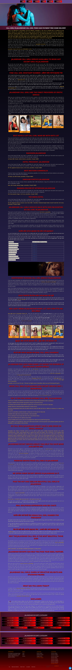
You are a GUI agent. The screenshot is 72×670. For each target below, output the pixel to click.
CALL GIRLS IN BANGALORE (27, 638)
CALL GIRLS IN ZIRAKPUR (62, 643)
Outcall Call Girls (61, 620)
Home (23, 1)
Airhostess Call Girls (27, 617)
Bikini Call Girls (27, 625)
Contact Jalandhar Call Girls (23, 588)
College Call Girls (44, 617)
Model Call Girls (10, 620)
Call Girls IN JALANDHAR (27, 640)
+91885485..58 (34, 256)
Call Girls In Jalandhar (27, 320)
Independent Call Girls (27, 620)
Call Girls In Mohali (54, 653)
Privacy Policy (22, 666)
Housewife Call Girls (61, 617)
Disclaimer (28, 666)
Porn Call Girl (53, 627)
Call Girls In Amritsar (54, 659)
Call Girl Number (22, 299)
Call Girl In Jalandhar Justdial (44, 395)
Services (36, 1)
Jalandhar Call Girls (23, 32)
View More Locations (54, 663)
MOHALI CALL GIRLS (27, 643)
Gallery (50, 1)
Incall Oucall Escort (44, 620)
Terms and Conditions (15, 666)
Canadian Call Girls (44, 622)
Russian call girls (10, 617)
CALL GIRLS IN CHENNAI (44, 638)
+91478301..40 (34, 245)
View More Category (40, 657)
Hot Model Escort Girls (18, 627)
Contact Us (58, 1)
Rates (44, 1)
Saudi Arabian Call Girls (61, 622)
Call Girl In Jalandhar (55, 373)
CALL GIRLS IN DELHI (10, 640)
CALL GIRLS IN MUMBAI (44, 643)
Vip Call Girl (36, 627)
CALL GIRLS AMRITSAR (10, 638)
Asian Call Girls (27, 622)
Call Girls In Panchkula (54, 656)
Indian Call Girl (61, 625)
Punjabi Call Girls (10, 622)
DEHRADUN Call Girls (61, 638)
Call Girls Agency (10, 625)
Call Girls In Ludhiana (54, 660)
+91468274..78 (34, 243)
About (30, 1)
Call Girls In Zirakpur (54, 654)
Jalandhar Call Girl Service (23, 596)
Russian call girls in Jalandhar (48, 281)
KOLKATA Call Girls (61, 640)
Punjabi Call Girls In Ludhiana (10, 643)
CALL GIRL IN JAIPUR (44, 640)
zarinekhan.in (56, 665)
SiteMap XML (33, 666)
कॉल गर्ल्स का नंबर (21, 79)
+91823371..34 (34, 247)
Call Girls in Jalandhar (45, 212)
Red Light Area (58, 378)
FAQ (9, 666)
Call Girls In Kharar (54, 657)
